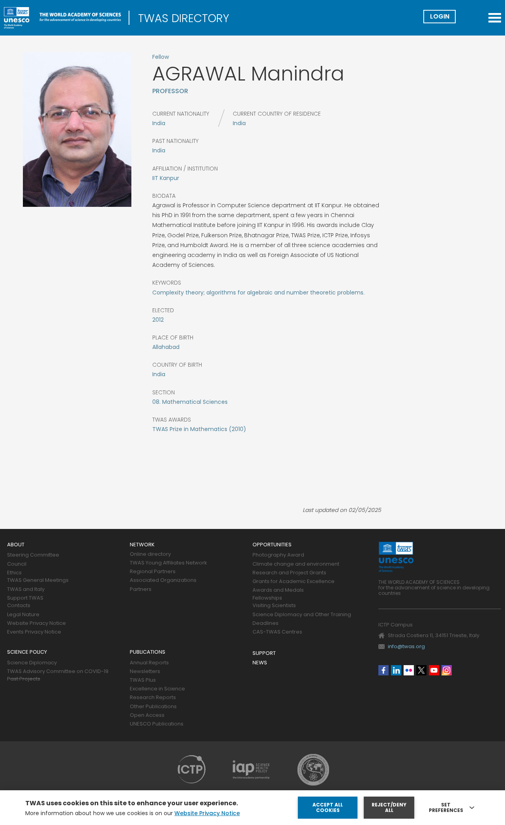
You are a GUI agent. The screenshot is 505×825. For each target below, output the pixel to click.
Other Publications (153, 706)
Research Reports (153, 697)
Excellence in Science (157, 689)
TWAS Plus (143, 680)
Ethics (14, 573)
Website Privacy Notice (36, 623)
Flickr (409, 670)
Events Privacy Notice (34, 632)
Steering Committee (33, 555)
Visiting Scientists (274, 605)
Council (16, 564)
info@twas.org (406, 646)
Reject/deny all (389, 807)
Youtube (434, 670)
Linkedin (396, 670)
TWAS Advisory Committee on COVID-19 (57, 671)
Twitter (421, 670)
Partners (141, 589)
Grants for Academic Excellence (293, 581)
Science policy (27, 652)
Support (264, 653)
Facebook (383, 670)
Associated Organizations (163, 580)
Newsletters (145, 671)
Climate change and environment (295, 564)
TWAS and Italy (26, 589)
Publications (147, 652)
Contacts (18, 605)
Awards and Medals (278, 590)
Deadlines (265, 623)
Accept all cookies (327, 807)
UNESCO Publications (156, 724)
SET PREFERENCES (446, 807)
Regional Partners (153, 571)
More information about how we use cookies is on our (132, 813)
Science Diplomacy (32, 663)
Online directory (150, 554)
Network (142, 545)
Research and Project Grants (289, 573)
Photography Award (278, 555)
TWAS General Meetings (38, 580)
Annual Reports (149, 663)
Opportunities (272, 545)
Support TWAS (25, 598)
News (259, 663)
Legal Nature (23, 614)
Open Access (147, 715)
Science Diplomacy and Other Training (301, 614)
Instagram (446, 670)
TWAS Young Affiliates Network (168, 563)
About (15, 545)
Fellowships (267, 598)
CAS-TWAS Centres (277, 632)
